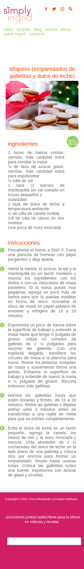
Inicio (8, 29)
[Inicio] (17, 23)
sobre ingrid (14, 34)
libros (66, 29)
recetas (23, 29)
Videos (51, 29)
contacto (37, 34)
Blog (38, 29)
